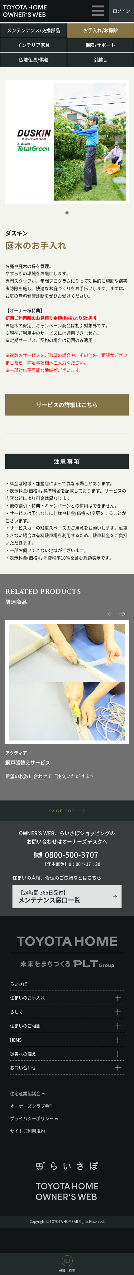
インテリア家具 (33, 45)
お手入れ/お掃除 (100, 30)
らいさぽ (18, 984)
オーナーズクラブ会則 (32, 1106)
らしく (16, 1011)
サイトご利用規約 (27, 1131)
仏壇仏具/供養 (34, 59)
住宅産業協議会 (25, 1093)
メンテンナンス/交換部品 (33, 30)
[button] (67, 212)
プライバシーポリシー (32, 1118)
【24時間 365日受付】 (49, 896)
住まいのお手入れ (27, 997)
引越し (100, 59)
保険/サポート (100, 45)
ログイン (121, 10)
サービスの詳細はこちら (67, 405)
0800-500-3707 (71, 854)
